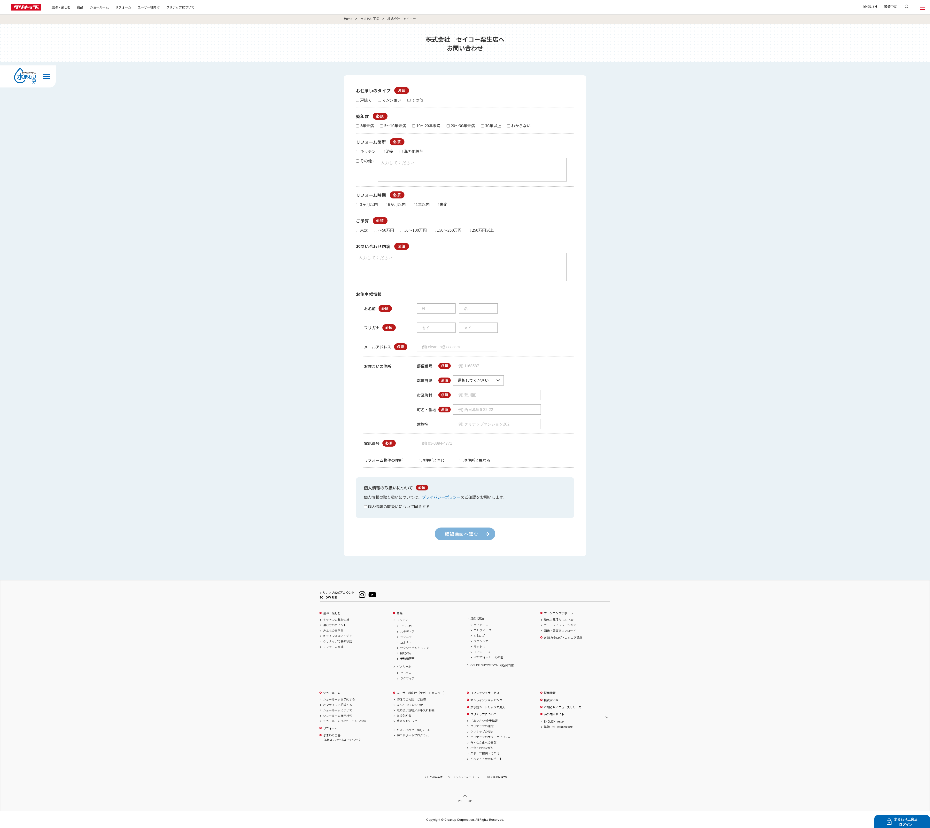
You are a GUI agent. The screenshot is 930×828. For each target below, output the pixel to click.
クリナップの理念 (482, 726)
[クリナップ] (26, 9)
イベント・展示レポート (486, 759)
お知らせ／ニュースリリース (562, 707)
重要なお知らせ (407, 721)
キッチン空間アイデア (337, 636)
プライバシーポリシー (441, 497)
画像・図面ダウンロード (560, 630)
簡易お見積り (560, 620)
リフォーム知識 (333, 647)
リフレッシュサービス (484, 693)
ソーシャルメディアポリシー (465, 777)
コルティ (405, 642)
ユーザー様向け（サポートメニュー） (421, 693)
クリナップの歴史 (482, 731)
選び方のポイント (334, 625)
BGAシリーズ (482, 652)
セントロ (406, 626)
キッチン (402, 620)
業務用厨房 (407, 659)
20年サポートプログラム (413, 735)
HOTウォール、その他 (488, 657)
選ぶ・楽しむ (61, 7)
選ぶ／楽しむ (332, 613)
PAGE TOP (465, 800)
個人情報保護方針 (498, 777)
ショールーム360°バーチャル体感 (344, 721)
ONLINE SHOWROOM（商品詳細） (493, 665)
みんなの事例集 (333, 630)
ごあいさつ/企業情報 (484, 721)
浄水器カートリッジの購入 (487, 707)
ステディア (407, 631)
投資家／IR (551, 700)
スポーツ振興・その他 (484, 753)
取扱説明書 (404, 716)
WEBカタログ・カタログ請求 (563, 637)
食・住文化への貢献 (483, 742)
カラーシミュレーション (560, 625)
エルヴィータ (482, 630)
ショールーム (99, 7)
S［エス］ (480, 636)
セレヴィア (407, 673)
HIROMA (405, 653)
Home (348, 19)
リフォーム (123, 7)
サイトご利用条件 (432, 777)
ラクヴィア (407, 678)
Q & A (411, 705)
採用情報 (550, 693)
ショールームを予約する (339, 699)
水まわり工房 (369, 19)
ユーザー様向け (149, 7)
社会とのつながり (482, 748)
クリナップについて (180, 7)
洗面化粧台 (477, 618)
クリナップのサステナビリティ (490, 737)
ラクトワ (479, 646)
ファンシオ (481, 641)
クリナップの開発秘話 (337, 641)
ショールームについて (337, 710)
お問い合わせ (414, 730)
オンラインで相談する (337, 705)
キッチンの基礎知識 (336, 620)
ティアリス (481, 625)
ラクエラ (406, 637)
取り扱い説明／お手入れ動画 (415, 710)
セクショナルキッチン (414, 648)
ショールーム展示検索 (337, 716)
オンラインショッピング (486, 700)
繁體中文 (890, 6)
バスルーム (404, 666)
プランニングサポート (558, 613)
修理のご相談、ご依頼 (411, 699)
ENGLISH (870, 6)
